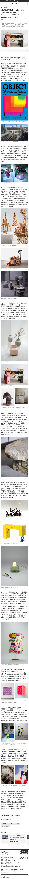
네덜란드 (4, 823)
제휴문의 (12, 870)
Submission (24, 851)
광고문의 (17, 870)
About (2, 0)
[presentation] (6, 839)
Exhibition (15, 17)
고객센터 (21, 869)
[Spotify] (25, 858)
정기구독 (2, 870)
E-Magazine (17, 0)
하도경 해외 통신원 (7, 819)
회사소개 (2, 869)
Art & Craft (8, 17)
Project (3, 17)
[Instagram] (27, 858)
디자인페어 (17, 823)
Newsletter (24, 853)
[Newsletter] (21, 858)
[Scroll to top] (27, 869)
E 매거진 (7, 870)
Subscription (9, 0)
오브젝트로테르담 (6, 826)
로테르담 (10, 823)
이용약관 (7, 869)
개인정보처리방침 (14, 869)
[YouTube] (23, 858)
